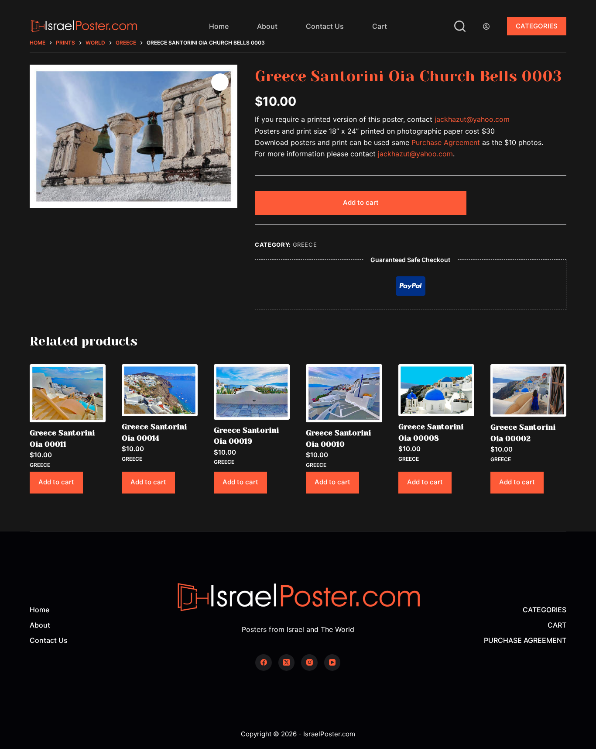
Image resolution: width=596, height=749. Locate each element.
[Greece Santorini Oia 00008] (436, 390)
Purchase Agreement (445, 142)
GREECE (305, 244)
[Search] (460, 26)
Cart (379, 26)
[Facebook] (263, 662)
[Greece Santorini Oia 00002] (528, 390)
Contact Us (325, 26)
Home (219, 26)
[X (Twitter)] (286, 662)
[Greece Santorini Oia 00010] (344, 393)
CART (557, 625)
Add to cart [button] (56, 482)
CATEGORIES (537, 26)
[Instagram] (309, 662)
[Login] (486, 26)
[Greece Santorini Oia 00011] (68, 393)
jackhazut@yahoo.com (472, 119)
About (267, 26)
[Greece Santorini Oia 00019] (252, 392)
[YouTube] (332, 662)
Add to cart (361, 202)
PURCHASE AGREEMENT (525, 640)
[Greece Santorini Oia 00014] (160, 390)
